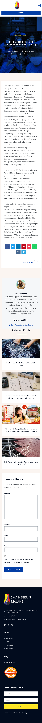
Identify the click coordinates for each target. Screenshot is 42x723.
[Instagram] (12, 625)
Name (7, 524)
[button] (39, 5)
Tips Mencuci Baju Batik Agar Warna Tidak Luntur (21, 364)
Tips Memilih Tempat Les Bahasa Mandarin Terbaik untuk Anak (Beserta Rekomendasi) (21, 430)
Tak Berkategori (21, 36)
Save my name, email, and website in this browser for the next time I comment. (18, 561)
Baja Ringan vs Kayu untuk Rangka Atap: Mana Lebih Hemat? (21, 463)
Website (7, 545)
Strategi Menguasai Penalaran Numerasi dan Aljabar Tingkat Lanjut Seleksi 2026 (21, 397)
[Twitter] (8, 625)
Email (6, 535)
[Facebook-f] (5, 625)
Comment (8, 493)
